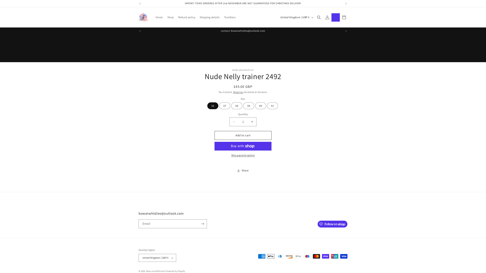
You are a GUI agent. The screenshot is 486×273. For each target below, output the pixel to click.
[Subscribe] (202, 223)
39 (248, 105)
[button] (319, 17)
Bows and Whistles (156, 271)
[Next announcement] (346, 3)
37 (224, 105)
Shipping (238, 92)
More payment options (243, 155)
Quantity (243, 114)
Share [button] (245, 170)
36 (212, 105)
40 (260, 105)
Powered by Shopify (175, 271)
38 (236, 105)
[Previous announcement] (140, 3)
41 (272, 105)
